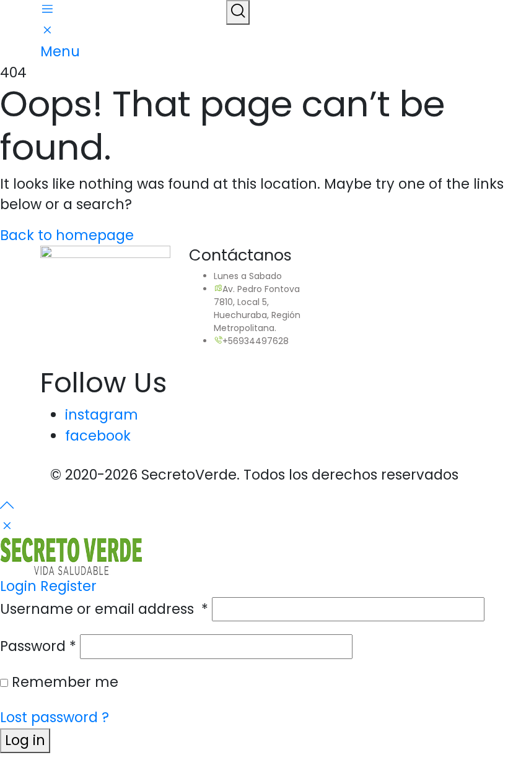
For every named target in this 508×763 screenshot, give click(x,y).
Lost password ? (54, 717)
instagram (101, 415)
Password (38, 646)
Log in (25, 740)
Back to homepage (67, 235)
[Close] (7, 527)
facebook (98, 436)
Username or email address (104, 609)
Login (18, 586)
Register (68, 586)
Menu (60, 51)
